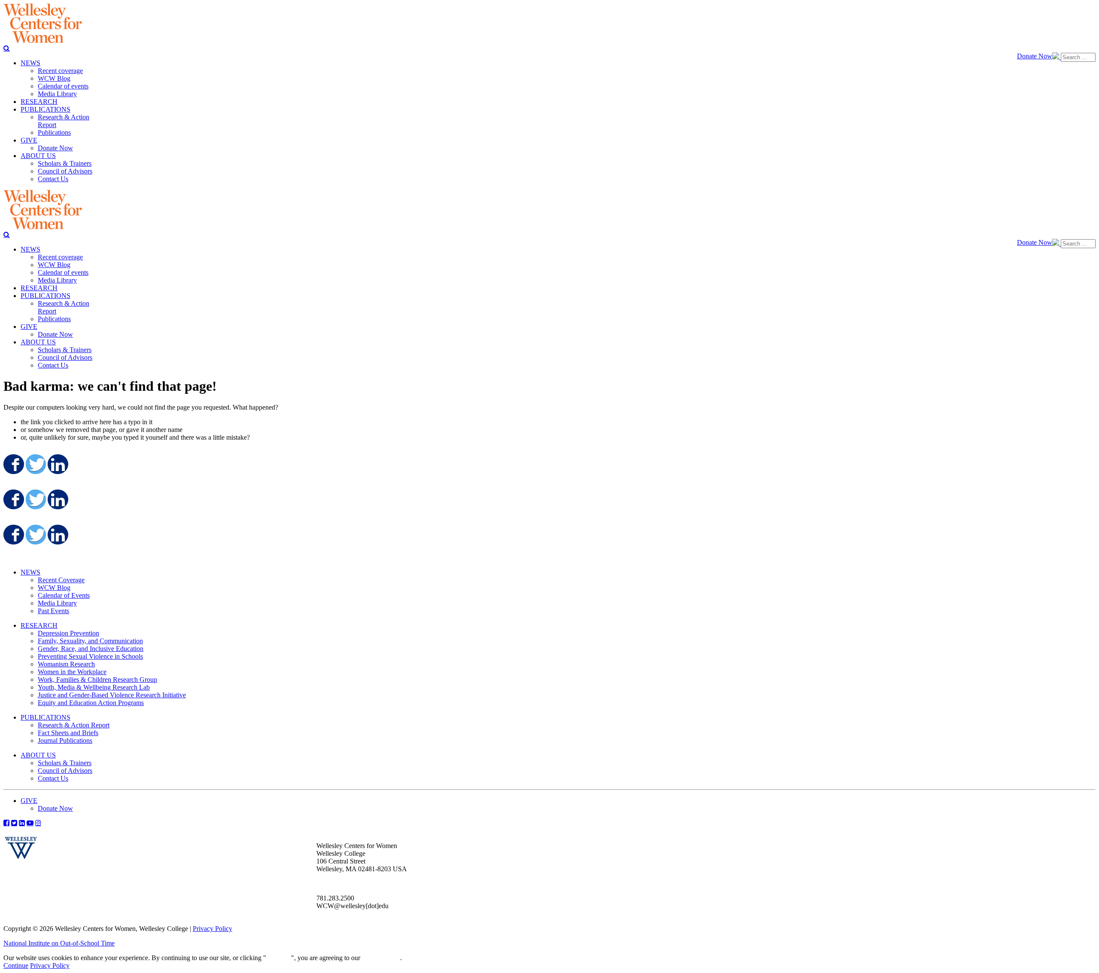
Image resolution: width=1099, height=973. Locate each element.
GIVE (29, 800)
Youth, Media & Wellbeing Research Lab (94, 687)
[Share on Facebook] (12, 464)
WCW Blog (54, 587)
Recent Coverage (61, 580)
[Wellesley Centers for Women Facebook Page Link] (6, 822)
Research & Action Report (73, 725)
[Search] (6, 48)
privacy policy (381, 957)
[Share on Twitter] (35, 464)
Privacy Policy (212, 928)
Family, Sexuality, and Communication (90, 641)
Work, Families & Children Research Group (97, 679)
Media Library (57, 603)
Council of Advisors (65, 770)
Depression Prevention (68, 633)
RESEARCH (39, 625)
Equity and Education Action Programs (91, 702)
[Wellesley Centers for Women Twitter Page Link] (14, 822)
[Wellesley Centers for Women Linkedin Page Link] (22, 822)
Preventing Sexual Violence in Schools (90, 656)
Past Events (53, 610)
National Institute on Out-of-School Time (59, 943)
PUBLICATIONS (45, 717)
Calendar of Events (64, 595)
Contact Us (53, 778)
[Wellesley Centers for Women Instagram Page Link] (38, 822)
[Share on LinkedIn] (57, 464)
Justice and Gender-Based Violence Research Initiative (112, 695)
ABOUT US (38, 755)
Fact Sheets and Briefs (68, 732)
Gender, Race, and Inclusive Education (90, 648)
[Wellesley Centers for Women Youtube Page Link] (30, 822)
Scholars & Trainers (64, 762)
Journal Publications (65, 740)
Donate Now (1034, 56)
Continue (278, 957)
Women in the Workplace (72, 671)
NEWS (30, 572)
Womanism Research (66, 664)
